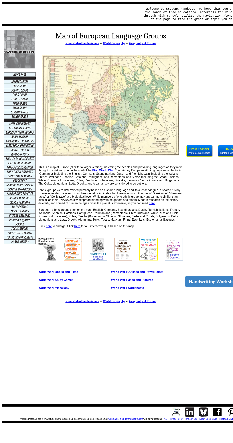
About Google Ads (208, 419)
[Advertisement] (70, 14)
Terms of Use (191, 419)
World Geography (114, 43)
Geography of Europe (142, 43)
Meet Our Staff (226, 419)
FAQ (165, 419)
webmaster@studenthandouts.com (125, 419)
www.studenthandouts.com (82, 43)
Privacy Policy (176, 419)
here (152, 203)
